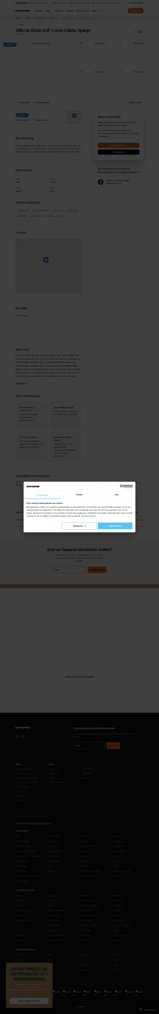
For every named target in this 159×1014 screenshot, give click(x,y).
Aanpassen (78, 526)
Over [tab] (117, 495)
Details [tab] (80, 495)
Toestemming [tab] (42, 495)
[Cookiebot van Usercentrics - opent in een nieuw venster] (122, 486)
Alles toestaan (115, 526)
